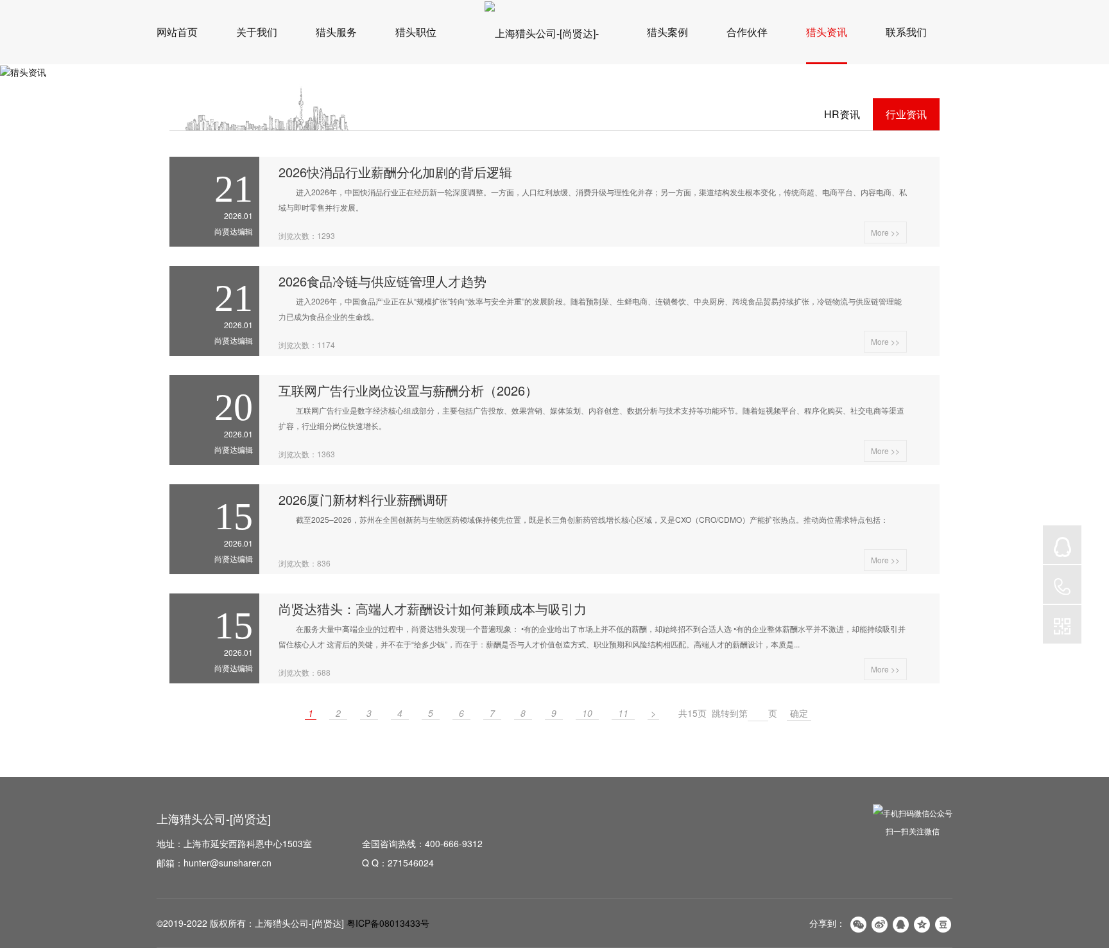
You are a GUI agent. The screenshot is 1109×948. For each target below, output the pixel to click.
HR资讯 (842, 114)
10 (587, 713)
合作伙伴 (747, 31)
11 (623, 713)
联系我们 (906, 31)
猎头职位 (415, 31)
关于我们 (256, 31)
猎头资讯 (826, 31)
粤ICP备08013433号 (388, 923)
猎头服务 (336, 31)
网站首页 (177, 31)
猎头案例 (667, 31)
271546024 (411, 862)
